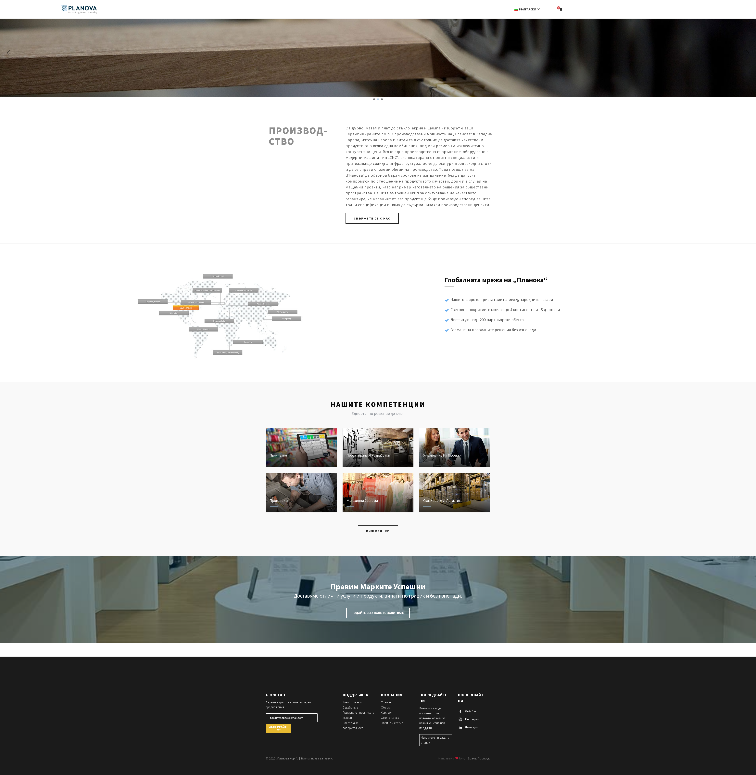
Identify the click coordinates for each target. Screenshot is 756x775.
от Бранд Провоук (476, 758)
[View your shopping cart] (561, 9)
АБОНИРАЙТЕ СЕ (278, 728)
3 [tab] (382, 99)
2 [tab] (378, 99)
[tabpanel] (378, 50)
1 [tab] (374, 99)
